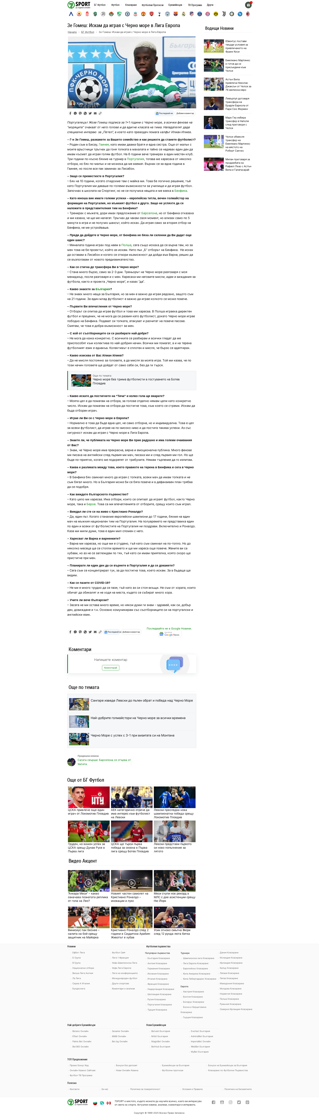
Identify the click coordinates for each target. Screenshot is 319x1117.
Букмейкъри (175, 5)
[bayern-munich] (207, 13)
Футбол (115, 5)
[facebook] (213, 1103)
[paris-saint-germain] (199, 13)
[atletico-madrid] (191, 13)
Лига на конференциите (125, 973)
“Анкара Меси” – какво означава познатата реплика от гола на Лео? (88, 897)
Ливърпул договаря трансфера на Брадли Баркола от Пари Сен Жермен (237, 104)
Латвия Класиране (229, 973)
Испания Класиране (158, 973)
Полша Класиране (229, 999)
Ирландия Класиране (231, 962)
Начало (72, 32)
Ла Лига (76, 978)
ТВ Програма (195, 5)
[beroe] (119, 13)
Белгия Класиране (193, 996)
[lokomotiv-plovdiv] (103, 13)
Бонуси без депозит (126, 1065)
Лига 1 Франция (120, 957)
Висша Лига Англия (82, 973)
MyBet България (200, 1051)
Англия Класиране (157, 963)
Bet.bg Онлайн (120, 1041)
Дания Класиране (229, 952)
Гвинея (104, 144)
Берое (91, 504)
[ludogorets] (95, 13)
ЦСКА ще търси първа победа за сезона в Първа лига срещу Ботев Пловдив (130, 847)
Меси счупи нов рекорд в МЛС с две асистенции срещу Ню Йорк (174, 897)
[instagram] (230, 1103)
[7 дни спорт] (79, 5)
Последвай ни (166, 113)
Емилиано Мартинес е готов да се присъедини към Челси (237, 65)
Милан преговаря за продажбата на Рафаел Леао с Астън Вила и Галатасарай (238, 164)
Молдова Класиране (231, 988)
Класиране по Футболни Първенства (228, 1070)
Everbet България (200, 1031)
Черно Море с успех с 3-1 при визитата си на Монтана (132, 735)
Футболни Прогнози (152, 5)
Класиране (131, 5)
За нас (104, 1089)
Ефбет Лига (78, 952)
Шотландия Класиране (159, 994)
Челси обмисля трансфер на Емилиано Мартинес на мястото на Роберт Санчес (237, 143)
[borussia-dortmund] (215, 13)
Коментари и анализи (123, 988)
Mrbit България (159, 1036)
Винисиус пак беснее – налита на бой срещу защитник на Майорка (84, 933)
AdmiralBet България (202, 1036)
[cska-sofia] (79, 13)
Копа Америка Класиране (196, 973)
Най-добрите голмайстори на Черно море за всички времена (138, 718)
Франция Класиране (158, 984)
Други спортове (120, 983)
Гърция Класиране (193, 1017)
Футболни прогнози (172, 1070)
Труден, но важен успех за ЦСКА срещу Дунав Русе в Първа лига (86, 847)
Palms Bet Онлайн (81, 1041)
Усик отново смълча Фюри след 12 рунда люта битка (172, 931)
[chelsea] (127, 13)
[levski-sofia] (71, 13)
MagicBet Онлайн (160, 1041)
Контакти (74, 1089)
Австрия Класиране (193, 991)
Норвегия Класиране (231, 993)
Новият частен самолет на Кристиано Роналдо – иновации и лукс (129, 897)
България (103, 289)
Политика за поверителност (145, 1089)
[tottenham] (159, 13)
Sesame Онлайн (120, 1031)
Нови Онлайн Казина (127, 1070)
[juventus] (223, 13)
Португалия (135, 159)
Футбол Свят (118, 952)
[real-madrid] (183, 13)
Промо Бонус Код (79, 1065)
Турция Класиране (157, 1009)
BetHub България (160, 1046)
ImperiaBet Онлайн (201, 1041)
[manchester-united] (143, 13)
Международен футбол (124, 978)
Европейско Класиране (195, 968)
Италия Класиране (157, 978)
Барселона (149, 213)
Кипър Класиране (229, 968)
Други (210, 5)
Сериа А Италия (81, 983)
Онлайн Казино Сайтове (83, 1070)
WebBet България (200, 1046)
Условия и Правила (192, 1089)
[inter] (231, 13)
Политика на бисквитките (238, 1089)
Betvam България (160, 1031)
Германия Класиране (159, 968)
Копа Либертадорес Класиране (199, 978)
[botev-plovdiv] (111, 13)
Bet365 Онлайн (80, 1046)
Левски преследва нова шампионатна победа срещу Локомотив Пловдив (174, 813)
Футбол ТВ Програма (81, 1075)
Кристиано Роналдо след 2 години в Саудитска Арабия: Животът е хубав (131, 933)
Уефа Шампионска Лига (124, 962)
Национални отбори (83, 968)
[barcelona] (175, 13)
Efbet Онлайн (79, 1036)
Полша (126, 245)
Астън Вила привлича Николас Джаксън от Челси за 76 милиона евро (238, 84)
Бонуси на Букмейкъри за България (227, 1065)
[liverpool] (135, 13)
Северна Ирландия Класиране (236, 1009)
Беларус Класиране (193, 1002)
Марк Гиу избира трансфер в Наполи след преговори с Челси (237, 123)
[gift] (248, 5)
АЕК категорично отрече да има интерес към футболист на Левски (130, 813)
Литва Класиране (229, 978)
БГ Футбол (100, 5)
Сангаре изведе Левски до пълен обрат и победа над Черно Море (142, 700)
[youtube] (222, 1103)
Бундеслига (78, 988)
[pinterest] (247, 1103)
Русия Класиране (157, 999)
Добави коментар (185, 113)
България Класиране (159, 958)
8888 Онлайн (119, 1036)
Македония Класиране (232, 983)
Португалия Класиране (160, 1004)
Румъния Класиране (230, 1004)
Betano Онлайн (80, 1031)
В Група (76, 962)
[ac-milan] (247, 13)
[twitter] (239, 1103)
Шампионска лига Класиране (198, 958)
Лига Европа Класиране (196, 963)
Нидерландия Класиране (161, 989)
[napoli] (239, 13)
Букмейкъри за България (175, 1065)
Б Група (76, 957)
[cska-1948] (87, 13)
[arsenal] (151, 13)
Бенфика (180, 190)
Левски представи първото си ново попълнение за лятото (173, 847)
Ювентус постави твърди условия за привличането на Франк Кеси (236, 46)
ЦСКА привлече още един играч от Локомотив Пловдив (88, 811)
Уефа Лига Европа (121, 968)
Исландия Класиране (231, 957)
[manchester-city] (167, 13)
